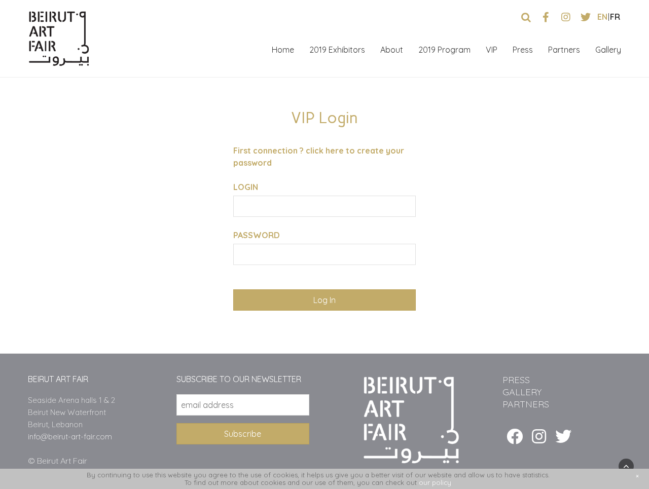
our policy (435, 482)
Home (283, 50)
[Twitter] (563, 436)
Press (523, 50)
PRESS (516, 380)
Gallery (608, 50)
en (602, 17)
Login (245, 187)
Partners (564, 50)
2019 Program (444, 50)
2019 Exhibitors (337, 50)
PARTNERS (525, 404)
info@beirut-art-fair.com (70, 436)
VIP (491, 50)
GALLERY (522, 392)
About (391, 50)
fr (615, 17)
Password (256, 235)
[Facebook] (514, 436)
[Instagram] (539, 436)
